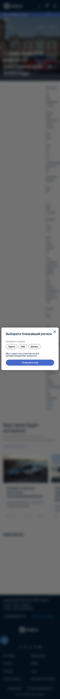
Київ (23, 346)
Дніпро (34, 346)
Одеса (11, 346)
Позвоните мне (30, 362)
